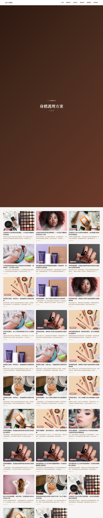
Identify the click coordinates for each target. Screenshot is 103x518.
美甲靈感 (96, 2)
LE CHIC (9, 2)
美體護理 (89, 2)
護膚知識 (68, 2)
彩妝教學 (75, 2)
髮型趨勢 (82, 2)
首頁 (62, 2)
